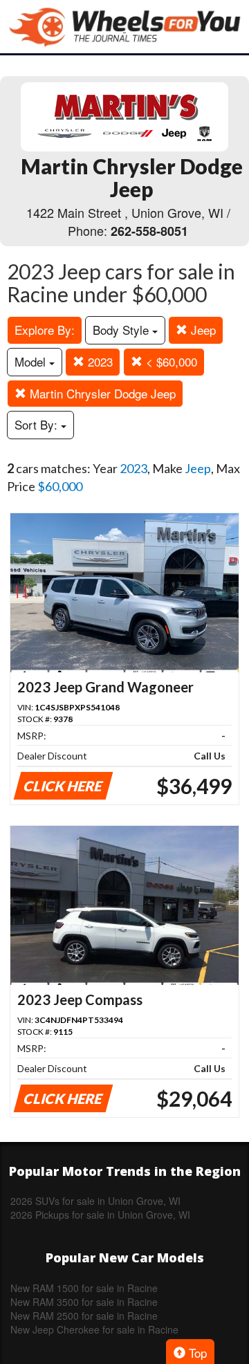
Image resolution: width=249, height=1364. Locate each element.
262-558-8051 (149, 231)
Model (32, 361)
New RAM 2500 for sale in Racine (84, 1315)
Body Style (122, 329)
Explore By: (45, 329)
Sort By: (38, 424)
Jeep (201, 329)
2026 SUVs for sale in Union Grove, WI (95, 1201)
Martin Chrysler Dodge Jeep (101, 393)
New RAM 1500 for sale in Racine (84, 1288)
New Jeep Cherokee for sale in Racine (94, 1329)
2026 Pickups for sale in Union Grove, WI (100, 1215)
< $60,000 (169, 361)
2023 (98, 361)
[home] (124, 26)
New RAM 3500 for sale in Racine (84, 1302)
